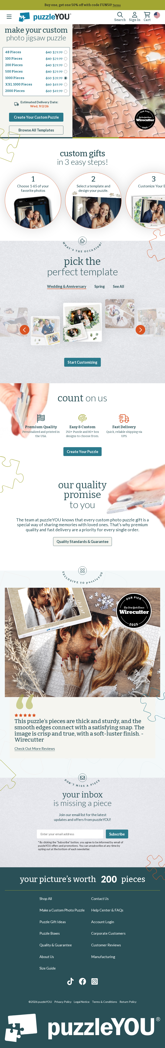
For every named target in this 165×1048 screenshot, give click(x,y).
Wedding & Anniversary (66, 286)
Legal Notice (82, 1001)
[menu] (9, 17)
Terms (116, 5)
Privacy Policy (62, 1001)
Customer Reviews (106, 945)
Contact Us (100, 898)
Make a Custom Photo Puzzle (62, 910)
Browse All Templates (36, 130)
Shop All (45, 898)
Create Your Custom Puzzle (36, 117)
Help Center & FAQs (107, 910)
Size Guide (47, 968)
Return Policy (128, 1001)
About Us (46, 956)
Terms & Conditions (104, 1001)
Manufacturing (103, 956)
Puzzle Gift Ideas (52, 922)
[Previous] (24, 330)
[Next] (140, 330)
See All (118, 286)
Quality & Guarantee (55, 945)
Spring (99, 286)
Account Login (102, 922)
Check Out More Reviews (34, 748)
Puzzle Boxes (49, 933)
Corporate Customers (108, 933)
